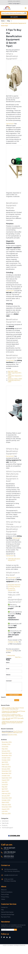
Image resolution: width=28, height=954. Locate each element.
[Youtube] (10, 937)
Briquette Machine (14, 584)
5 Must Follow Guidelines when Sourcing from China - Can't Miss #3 (12, 715)
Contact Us (4, 907)
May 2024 (5, 749)
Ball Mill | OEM (13, 371)
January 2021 (6, 795)
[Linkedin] (7, 937)
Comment (8, 680)
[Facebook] (2, 937)
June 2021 (5, 784)
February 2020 (6, 804)
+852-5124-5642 (9, 856)
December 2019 (6, 807)
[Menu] (25, 8)
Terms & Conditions (6, 892)
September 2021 (7, 778)
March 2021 (5, 791)
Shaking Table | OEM (15, 379)
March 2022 (5, 764)
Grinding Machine (14, 586)
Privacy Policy (5, 897)
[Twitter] (4, 937)
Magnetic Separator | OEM (15, 376)
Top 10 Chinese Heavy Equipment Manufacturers (12, 732)
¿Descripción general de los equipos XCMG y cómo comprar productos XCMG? (12, 723)
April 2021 (5, 789)
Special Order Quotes (7, 912)
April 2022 (5, 762)
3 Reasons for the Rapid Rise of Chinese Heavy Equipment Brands (13, 712)
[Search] (25, 13)
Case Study (5, 823)
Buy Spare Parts (5, 917)
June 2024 (5, 746)
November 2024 (7, 742)
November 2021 (6, 773)
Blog (8, 21)
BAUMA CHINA (12, 735)
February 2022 (6, 766)
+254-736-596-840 (9, 852)
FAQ (2, 909)
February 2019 (6, 813)
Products (4, 825)
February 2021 (6, 793)
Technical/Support (7, 827)
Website (8, 674)
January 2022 (6, 769)
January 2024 (6, 751)
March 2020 (5, 802)
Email (7, 668)
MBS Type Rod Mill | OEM (14, 373)
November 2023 (7, 755)
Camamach (10, 123)
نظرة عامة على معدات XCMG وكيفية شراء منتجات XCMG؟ (12, 718)
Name (7, 662)
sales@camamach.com (11, 875)
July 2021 (4, 782)
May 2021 (4, 787)
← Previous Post (10, 655)
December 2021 (6, 771)
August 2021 (5, 780)
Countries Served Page (7, 914)
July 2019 (4, 811)
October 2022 (6, 760)
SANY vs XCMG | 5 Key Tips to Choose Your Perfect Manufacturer (13, 708)
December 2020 (7, 798)
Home (3, 21)
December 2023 (7, 753)
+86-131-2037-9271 (9, 848)
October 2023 (6, 757)
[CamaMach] (7, 6)
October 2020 (6, 800)
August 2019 (5, 809)
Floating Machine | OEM (14, 381)
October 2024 (6, 744)
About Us (3, 889)
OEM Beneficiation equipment (14, 559)
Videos (3, 899)
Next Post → (18, 657)
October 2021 (6, 775)
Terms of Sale (5, 894)
